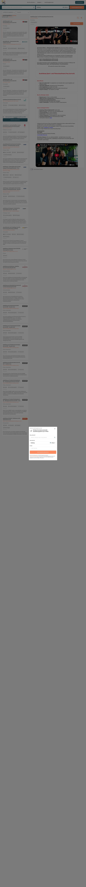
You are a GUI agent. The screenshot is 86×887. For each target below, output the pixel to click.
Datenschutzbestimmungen (34, 456)
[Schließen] (55, 429)
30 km (52, 442)
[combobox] (42, 437)
